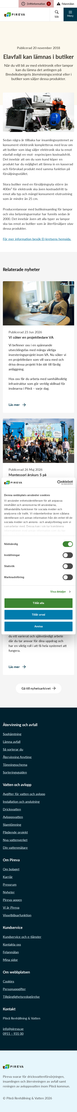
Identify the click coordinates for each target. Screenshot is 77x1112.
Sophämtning (12, 734)
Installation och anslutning (21, 802)
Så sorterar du (13, 749)
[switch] (68, 555)
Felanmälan (11, 952)
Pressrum (9, 884)
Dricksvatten (12, 809)
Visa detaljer (58, 591)
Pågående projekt (15, 832)
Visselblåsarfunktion (17, 915)
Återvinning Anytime (17, 757)
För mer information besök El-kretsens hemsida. (37, 239)
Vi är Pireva (11, 907)
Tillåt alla (38, 603)
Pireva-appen (12, 900)
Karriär (8, 877)
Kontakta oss (12, 944)
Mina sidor (10, 960)
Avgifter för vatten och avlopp (24, 794)
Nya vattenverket (15, 840)
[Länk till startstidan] (14, 14)
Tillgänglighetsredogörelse (21, 997)
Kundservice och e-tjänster (22, 937)
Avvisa (38, 626)
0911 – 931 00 (13, 1034)
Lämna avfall (11, 742)
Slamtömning (12, 825)
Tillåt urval (38, 614)
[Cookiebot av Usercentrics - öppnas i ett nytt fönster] (57, 482)
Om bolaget (11, 869)
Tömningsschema (15, 765)
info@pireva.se (13, 1029)
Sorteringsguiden (15, 772)
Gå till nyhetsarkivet (36, 688)
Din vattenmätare (15, 848)
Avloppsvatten (13, 817)
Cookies (8, 981)
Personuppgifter (14, 989)
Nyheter (9, 892)
